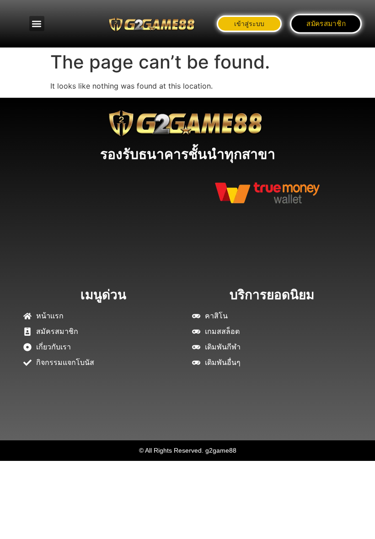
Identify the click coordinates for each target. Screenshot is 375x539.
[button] (36, 23)
